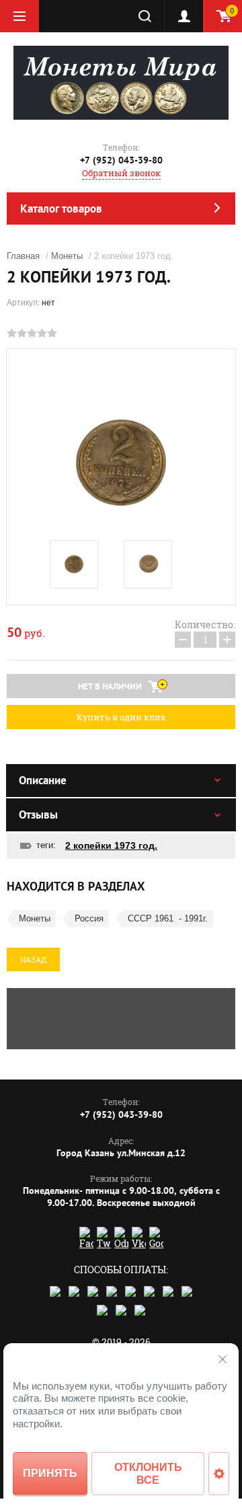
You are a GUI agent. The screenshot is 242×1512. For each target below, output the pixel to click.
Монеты (67, 256)
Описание (43, 780)
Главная (23, 256)
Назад (33, 959)
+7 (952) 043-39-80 (121, 160)
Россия (89, 918)
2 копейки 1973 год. (111, 845)
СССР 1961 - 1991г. (168, 918)
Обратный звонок (121, 173)
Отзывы (38, 814)
